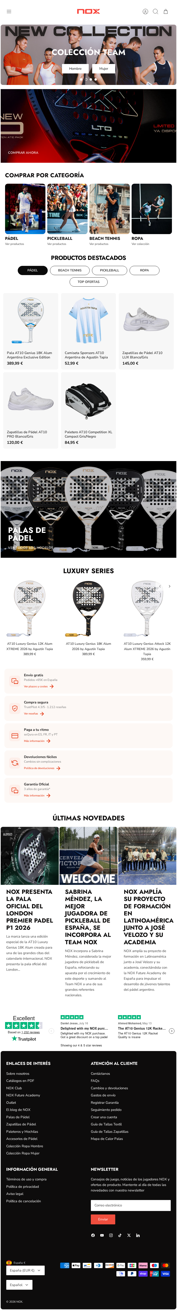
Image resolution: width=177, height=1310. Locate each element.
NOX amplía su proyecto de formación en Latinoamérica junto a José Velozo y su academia (149, 916)
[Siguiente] (169, 586)
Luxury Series (88, 571)
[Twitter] (128, 1235)
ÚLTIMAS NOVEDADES (89, 818)
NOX (19, 1302)
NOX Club (14, 1088)
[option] (88, 55)
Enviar (103, 1219)
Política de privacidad (22, 1186)
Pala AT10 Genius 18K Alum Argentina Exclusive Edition (29, 355)
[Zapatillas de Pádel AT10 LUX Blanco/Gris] (146, 320)
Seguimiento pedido (106, 1109)
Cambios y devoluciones (109, 1088)
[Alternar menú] (11, 11)
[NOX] (88, 11)
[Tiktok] (119, 1235)
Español (16, 1285)
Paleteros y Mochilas (22, 1131)
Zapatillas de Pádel (21, 1124)
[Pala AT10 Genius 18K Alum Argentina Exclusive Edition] (30, 320)
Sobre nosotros (17, 1073)
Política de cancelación (23, 1201)
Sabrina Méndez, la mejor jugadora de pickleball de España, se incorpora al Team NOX (88, 916)
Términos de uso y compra (26, 1179)
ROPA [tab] (144, 270)
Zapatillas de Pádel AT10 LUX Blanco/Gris (142, 355)
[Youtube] (101, 1235)
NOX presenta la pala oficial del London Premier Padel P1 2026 (29, 909)
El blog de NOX (18, 1109)
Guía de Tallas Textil (106, 1124)
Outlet (11, 1102)
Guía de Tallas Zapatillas (109, 1131)
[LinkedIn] (137, 1235)
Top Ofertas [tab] (89, 282)
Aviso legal (14, 1193)
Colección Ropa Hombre (24, 1146)
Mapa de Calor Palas (107, 1138)
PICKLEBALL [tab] (109, 270)
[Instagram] (110, 1235)
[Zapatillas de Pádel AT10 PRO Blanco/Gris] (30, 399)
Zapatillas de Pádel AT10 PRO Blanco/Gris (27, 434)
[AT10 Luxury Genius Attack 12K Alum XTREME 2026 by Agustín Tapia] (147, 609)
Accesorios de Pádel (21, 1138)
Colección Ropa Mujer (22, 1153)
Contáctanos (100, 1073)
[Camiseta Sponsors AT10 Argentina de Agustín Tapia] (88, 320)
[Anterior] (160, 586)
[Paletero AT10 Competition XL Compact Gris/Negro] (88, 399)
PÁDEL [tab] (32, 270)
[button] (81, 79)
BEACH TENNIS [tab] (70, 270)
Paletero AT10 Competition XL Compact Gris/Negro (88, 434)
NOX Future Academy (23, 1095)
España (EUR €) (22, 1270)
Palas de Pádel (18, 1117)
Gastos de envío (103, 1095)
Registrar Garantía (105, 1102)
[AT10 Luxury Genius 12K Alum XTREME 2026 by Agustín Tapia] (30, 609)
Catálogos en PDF (20, 1080)
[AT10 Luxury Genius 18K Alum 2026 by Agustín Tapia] (88, 609)
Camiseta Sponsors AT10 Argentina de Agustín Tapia (86, 355)
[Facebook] (92, 1235)
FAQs (95, 1080)
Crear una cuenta (104, 1117)
